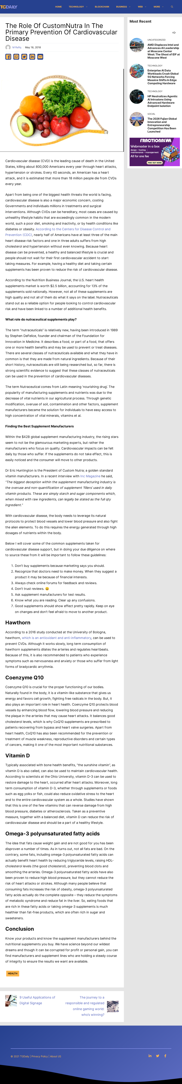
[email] (40, 57)
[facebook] (8, 57)
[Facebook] (165, 1055)
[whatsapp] (16, 57)
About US (55, 1056)
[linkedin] (32, 57)
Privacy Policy (39, 1056)
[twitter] (24, 57)
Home (58, 6)
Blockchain (102, 6)
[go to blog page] (174, 32)
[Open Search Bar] (172, 6)
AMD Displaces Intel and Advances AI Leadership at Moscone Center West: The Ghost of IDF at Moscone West (164, 51)
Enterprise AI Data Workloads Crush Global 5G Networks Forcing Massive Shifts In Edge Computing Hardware (163, 77)
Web (140, 6)
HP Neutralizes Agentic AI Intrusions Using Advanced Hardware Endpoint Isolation (163, 101)
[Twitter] (157, 1055)
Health (12, 973)
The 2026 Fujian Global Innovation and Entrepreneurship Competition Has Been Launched (162, 125)
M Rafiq (16, 47)
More (157, 6)
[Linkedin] (150, 1055)
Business (121, 6)
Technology (76, 6)
